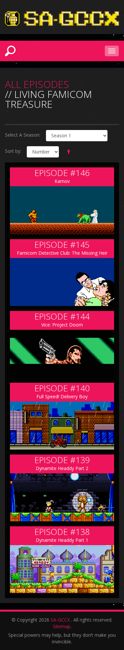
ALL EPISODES (37, 84)
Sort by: (13, 151)
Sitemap (61, 626)
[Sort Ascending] (68, 152)
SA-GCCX (60, 620)
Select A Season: (22, 135)
